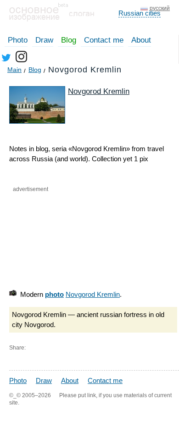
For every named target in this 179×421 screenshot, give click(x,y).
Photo (18, 40)
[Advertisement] (62, 244)
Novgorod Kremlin (98, 91)
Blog (68, 40)
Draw (44, 40)
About (141, 40)
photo (54, 294)
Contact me (103, 40)
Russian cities (139, 13)
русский (160, 8)
